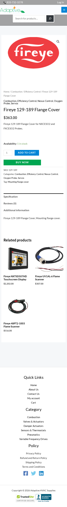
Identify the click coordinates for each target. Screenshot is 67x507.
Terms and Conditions (33, 466)
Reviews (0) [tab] (10, 203)
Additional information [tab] (16, 210)
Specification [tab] (11, 196)
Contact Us (33, 394)
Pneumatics (33, 434)
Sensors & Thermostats (33, 430)
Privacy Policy (33, 453)
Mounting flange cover (18, 182)
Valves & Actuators (33, 421)
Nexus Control (45, 101)
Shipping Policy (34, 462)
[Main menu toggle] (64, 9)
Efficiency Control (32, 91)
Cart (33, 402)
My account (33, 398)
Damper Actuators (33, 426)
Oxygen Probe (10, 178)
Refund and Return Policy (33, 458)
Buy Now (22, 162)
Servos (14, 103)
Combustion (16, 91)
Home (6, 91)
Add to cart (27, 152)
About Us (34, 389)
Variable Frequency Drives (33, 439)
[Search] (50, 18)
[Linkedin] (41, 473)
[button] (58, 42)
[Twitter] (33, 473)
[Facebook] (25, 473)
